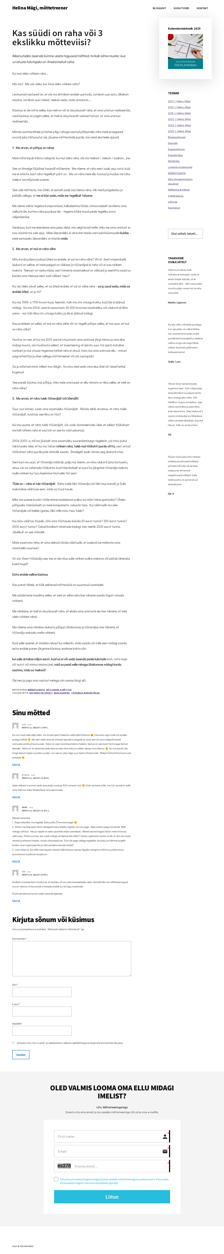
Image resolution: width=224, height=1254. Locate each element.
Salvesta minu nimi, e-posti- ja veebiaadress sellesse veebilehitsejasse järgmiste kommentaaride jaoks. (70, 1043)
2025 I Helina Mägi (179, 131)
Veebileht (17, 1023)
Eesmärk (173, 143)
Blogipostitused (177, 137)
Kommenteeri (19, 938)
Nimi (15, 984)
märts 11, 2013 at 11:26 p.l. (36, 778)
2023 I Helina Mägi (179, 119)
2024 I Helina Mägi (179, 125)
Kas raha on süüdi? (40, 693)
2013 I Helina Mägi (179, 101)
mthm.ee (172, 201)
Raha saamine (62, 693)
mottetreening (175, 195)
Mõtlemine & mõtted (59, 689)
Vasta (16, 764)
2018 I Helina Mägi (179, 113)
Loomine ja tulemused (180, 167)
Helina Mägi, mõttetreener (40, 8)
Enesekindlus (175, 155)
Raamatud (174, 207)
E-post (16, 1004)
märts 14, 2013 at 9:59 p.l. (35, 874)
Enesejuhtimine (176, 149)
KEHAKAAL (174, 161)
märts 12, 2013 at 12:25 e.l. (36, 810)
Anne (24, 807)
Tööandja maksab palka (85, 693)
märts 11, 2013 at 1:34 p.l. (35, 727)
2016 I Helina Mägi (179, 107)
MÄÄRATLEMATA (36, 689)
